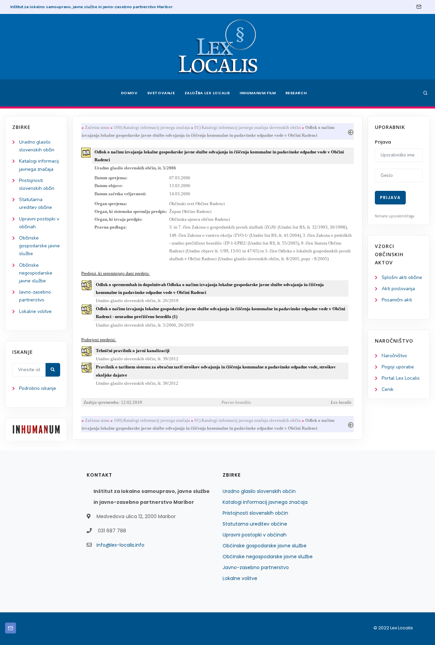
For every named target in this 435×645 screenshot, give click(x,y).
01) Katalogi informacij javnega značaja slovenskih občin (247, 127)
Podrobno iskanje (37, 388)
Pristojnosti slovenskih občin (255, 513)
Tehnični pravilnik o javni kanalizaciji (133, 350)
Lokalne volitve (35, 311)
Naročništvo (394, 355)
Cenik (388, 389)
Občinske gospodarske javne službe (39, 246)
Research (296, 93)
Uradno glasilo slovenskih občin (259, 491)
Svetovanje (161, 93)
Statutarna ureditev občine (255, 523)
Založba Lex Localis (207, 93)
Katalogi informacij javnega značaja (265, 502)
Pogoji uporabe (398, 367)
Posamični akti (397, 300)
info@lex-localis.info (120, 545)
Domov (129, 93)
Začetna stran (97, 127)
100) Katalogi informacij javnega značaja (152, 127)
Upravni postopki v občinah (254, 534)
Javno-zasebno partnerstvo (256, 567)
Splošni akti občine (402, 277)
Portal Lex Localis (401, 378)
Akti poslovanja (398, 288)
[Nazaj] (350, 131)
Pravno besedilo (236, 402)
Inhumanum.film (258, 93)
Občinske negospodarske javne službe (35, 273)
